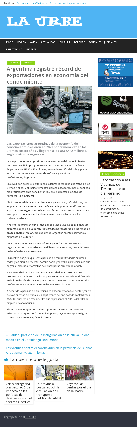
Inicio (9, 42)
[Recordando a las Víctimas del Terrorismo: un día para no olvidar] (115, 152)
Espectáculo (14, 49)
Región (21, 42)
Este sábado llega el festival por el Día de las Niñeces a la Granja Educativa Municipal (63, 3)
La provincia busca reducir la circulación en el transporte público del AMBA (48, 391)
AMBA (33, 42)
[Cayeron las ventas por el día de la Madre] (80, 367)
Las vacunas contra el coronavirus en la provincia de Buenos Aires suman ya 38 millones (49, 350)
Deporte (79, 42)
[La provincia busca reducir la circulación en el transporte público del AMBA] (49, 367)
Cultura (64, 42)
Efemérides (118, 174)
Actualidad (48, 42)
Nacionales (28, 62)
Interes (31, 49)
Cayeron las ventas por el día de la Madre (79, 387)
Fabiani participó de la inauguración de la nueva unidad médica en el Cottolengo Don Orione (48, 337)
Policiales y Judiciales (102, 42)
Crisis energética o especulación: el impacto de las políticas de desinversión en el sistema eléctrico (19, 393)
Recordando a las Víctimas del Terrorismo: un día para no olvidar (115, 188)
